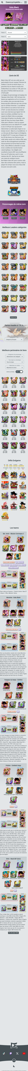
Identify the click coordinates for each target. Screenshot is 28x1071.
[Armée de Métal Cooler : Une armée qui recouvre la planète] (5, 432)
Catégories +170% (14, 337)
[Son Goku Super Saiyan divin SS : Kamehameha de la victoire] (5, 874)
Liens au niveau (11, 372)
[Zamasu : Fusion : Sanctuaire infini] (5, 287)
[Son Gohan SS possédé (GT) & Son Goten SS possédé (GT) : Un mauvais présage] (14, 256)
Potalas (11, 806)
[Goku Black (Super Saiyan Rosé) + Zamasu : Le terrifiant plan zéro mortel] (5, 245)
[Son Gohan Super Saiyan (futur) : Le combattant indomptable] (14, 277)
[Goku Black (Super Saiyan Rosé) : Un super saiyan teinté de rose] (23, 380)
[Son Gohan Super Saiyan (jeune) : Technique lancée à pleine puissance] (5, 266)
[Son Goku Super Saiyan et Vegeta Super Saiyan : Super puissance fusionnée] (5, 308)
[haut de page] (14, 1060)
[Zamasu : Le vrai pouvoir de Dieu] (21, 704)
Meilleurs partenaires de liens (14, 350)
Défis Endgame (14, 460)
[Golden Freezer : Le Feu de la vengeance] (17, 622)
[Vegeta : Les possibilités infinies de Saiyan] (9, 622)
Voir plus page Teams (13, 932)
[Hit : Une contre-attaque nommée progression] (14, 245)
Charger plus (13, 317)
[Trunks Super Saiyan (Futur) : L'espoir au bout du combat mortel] (23, 277)
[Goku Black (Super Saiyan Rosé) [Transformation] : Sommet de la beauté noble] (23, 419)
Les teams (14, 528)
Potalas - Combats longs (13, 765)
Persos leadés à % (14, 325)
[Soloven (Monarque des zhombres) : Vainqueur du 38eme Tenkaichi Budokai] (14, 406)
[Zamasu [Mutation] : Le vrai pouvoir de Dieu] (23, 406)
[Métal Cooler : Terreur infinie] (17, 556)
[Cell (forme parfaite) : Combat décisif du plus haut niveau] (5, 256)
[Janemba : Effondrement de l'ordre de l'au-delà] (14, 298)
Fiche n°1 (4, 32)
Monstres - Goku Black (13, 597)
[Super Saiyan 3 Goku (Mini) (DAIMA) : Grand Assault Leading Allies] (5, 235)
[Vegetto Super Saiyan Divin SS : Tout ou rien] (19, 790)
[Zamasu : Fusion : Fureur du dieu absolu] (14, 419)
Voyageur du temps (12, 711)
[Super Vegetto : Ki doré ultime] (9, 780)
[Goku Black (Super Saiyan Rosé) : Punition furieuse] (5, 393)
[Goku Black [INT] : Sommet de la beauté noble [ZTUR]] (9, 16)
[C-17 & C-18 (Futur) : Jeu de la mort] (5, 298)
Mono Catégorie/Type (13, 567)
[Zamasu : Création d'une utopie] (13, 799)
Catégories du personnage (14, 354)
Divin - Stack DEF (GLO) (13, 859)
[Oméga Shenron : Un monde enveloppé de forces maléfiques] (23, 235)
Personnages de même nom (14, 204)
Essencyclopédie (13, 2)
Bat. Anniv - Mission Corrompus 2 (13, 534)
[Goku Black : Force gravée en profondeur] (14, 212)
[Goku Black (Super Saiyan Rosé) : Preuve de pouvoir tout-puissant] (5, 612)
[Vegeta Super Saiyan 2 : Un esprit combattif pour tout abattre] (5, 547)
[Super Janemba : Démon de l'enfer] (13, 547)
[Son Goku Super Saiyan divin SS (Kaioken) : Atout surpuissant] (8, 883)
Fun (19, 629)
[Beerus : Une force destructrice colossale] (14, 308)
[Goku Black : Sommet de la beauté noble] (9, 556)
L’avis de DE (14, 75)
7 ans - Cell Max (4, 564)
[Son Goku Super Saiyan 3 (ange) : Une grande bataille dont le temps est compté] (23, 266)
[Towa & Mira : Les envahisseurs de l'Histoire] (14, 432)
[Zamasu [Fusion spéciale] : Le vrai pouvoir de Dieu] (5, 419)
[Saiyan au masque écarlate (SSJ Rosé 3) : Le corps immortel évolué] (21, 547)
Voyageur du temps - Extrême (13, 680)
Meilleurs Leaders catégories (14, 227)
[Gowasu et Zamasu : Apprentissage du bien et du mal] (9, 790)
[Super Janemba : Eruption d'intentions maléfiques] (7, 539)
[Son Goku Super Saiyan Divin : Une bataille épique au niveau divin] (23, 308)
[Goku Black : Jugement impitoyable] (5, 212)
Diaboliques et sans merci (11, 629)
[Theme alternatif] (14, 1066)
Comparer (5, 217)
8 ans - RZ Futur (13, 564)
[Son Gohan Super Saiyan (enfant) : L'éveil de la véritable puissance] (23, 298)
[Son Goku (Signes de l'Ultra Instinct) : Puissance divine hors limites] (14, 266)
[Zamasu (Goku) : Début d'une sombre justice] (21, 612)
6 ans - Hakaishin (19, 562)
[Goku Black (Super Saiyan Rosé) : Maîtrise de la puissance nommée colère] (5, 277)
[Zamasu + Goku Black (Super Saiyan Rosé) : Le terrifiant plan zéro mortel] (23, 393)
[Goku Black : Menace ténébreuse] (22, 212)
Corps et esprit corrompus (9, 562)
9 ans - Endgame (22, 564)
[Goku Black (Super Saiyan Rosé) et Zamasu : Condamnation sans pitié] (14, 393)
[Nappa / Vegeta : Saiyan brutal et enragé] (7, 603)
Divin (12, 890)
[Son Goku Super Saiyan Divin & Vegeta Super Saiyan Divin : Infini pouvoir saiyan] (23, 287)
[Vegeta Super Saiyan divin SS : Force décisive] (13, 874)
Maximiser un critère (14, 365)
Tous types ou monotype (15, 360)
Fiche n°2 (4, 36)
